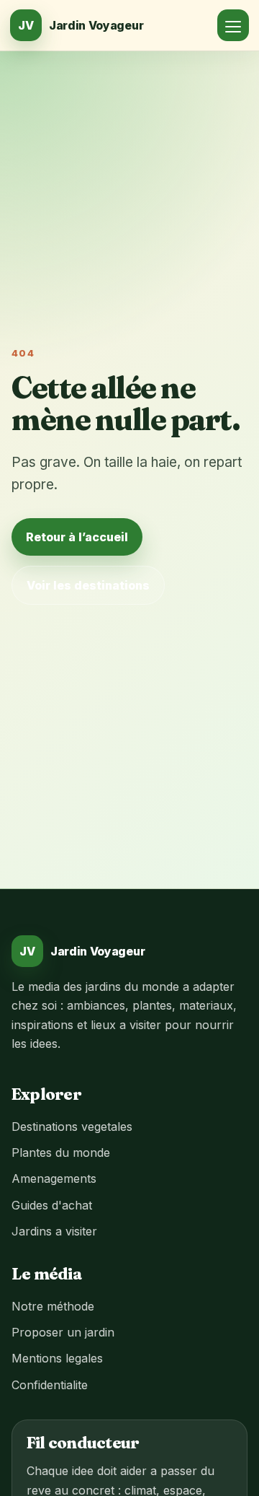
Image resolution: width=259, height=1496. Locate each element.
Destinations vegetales (72, 1126)
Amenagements (54, 1178)
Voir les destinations (88, 585)
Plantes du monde (61, 1152)
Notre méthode (53, 1306)
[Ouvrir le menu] (233, 25)
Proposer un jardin (63, 1332)
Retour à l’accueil (77, 537)
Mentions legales (57, 1358)
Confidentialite (50, 1385)
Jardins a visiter (54, 1231)
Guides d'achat (52, 1205)
